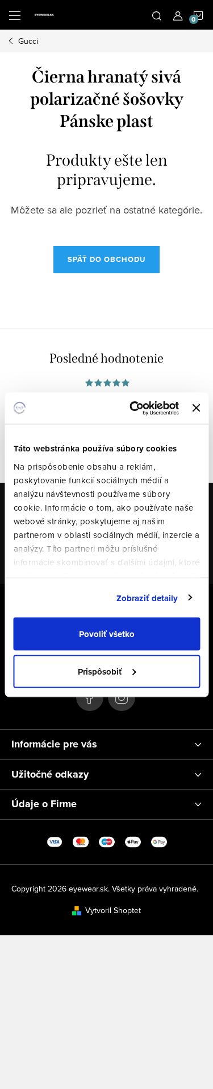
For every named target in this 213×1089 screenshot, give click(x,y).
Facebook (89, 697)
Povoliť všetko (107, 634)
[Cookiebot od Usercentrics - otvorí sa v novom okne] (134, 408)
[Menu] (15, 15)
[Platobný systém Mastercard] (80, 840)
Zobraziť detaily (147, 597)
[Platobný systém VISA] (54, 840)
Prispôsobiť (100, 671)
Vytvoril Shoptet (113, 910)
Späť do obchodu (106, 259)
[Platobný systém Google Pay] (159, 840)
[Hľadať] (157, 15)
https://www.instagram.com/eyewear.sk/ (121, 697)
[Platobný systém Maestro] (106, 840)
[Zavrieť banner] (196, 408)
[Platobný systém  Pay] (132, 840)
